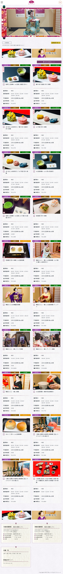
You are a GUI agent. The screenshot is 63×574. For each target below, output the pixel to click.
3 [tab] (33, 34)
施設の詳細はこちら (18, 527)
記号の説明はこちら (50, 62)
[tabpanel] (33, 22)
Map (15, 531)
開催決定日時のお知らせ (10, 45)
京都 (7, 553)
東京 (10, 553)
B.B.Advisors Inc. (8, 563)
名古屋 (13, 553)
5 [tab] (38, 34)
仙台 (20, 553)
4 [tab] (35, 34)
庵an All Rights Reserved (54, 572)
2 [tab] (31, 34)
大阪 (17, 553)
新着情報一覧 (55, 42)
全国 (4, 553)
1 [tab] (29, 34)
